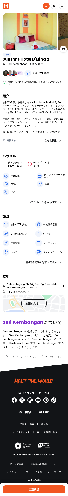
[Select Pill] (46, 6)
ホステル (34, 423)
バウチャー (13, 472)
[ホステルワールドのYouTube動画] (38, 400)
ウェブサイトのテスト (32, 472)
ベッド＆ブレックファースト (26, 431)
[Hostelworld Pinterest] (46, 400)
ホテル (7, 54)
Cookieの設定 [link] (34, 480)
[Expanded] (7, 356)
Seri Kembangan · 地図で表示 (25, 64)
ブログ (23, 423)
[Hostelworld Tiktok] (53, 400)
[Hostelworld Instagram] (30, 400)
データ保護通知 (17, 464)
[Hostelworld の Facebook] (14, 400)
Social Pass (50, 431)
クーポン (54, 464)
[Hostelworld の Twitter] (22, 400)
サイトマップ (54, 472)
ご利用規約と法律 (37, 464)
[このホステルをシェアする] (63, 49)
